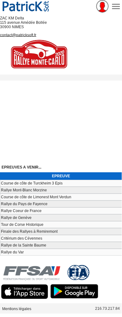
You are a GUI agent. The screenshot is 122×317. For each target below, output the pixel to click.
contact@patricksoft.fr (18, 35)
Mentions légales (16, 308)
